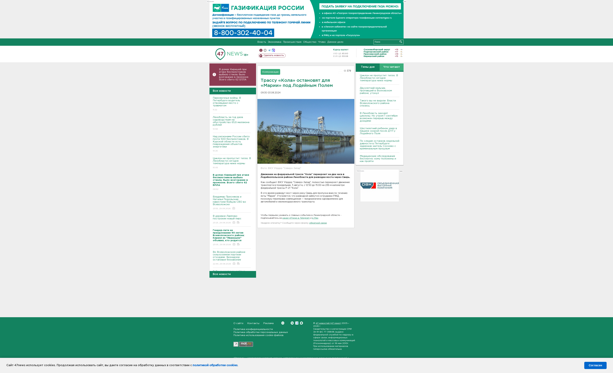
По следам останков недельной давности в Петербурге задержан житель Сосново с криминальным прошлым (379, 145)
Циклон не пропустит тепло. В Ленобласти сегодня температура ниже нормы (232, 162)
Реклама (268, 323)
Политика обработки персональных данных (260, 332)
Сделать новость (274, 55)
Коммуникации (270, 72)
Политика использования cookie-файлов (258, 335)
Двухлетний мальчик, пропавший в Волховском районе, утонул (376, 90)
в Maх (315, 218)
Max (301, 323)
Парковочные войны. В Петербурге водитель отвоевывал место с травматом (227, 104)
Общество (309, 42)
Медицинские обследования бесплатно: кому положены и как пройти (378, 158)
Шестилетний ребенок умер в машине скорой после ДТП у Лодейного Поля (378, 131)
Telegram (296, 323)
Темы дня (368, 67)
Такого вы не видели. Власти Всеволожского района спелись (378, 103)
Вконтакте (292, 323)
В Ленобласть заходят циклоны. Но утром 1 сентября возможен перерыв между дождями (378, 117)
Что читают (391, 67)
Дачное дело (335, 42)
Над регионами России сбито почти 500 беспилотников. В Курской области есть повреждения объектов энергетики (231, 143)
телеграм (269, 50)
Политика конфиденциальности (253, 329)
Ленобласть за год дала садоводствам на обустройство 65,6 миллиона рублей (231, 123)
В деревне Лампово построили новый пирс (227, 219)
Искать (401, 41)
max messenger (273, 50)
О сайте (238, 323)
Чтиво (322, 42)
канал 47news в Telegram (296, 218)
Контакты (253, 323)
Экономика (274, 42)
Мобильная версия (260, 50)
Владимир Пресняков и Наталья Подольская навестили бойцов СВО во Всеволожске (229, 202)
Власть (261, 42)
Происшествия (292, 42)
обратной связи (318, 223)
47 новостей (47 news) (328, 323)
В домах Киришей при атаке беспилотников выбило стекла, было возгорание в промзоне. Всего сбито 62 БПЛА (234, 74)
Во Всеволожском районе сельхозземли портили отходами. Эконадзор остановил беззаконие (229, 258)
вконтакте (265, 50)
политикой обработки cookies (215, 365)
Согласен (595, 365)
